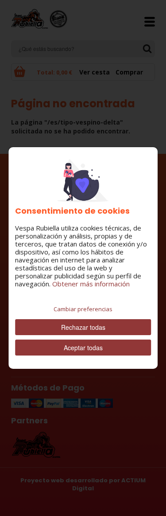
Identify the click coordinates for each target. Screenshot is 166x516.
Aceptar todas (83, 347)
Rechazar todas (83, 327)
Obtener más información (91, 283)
